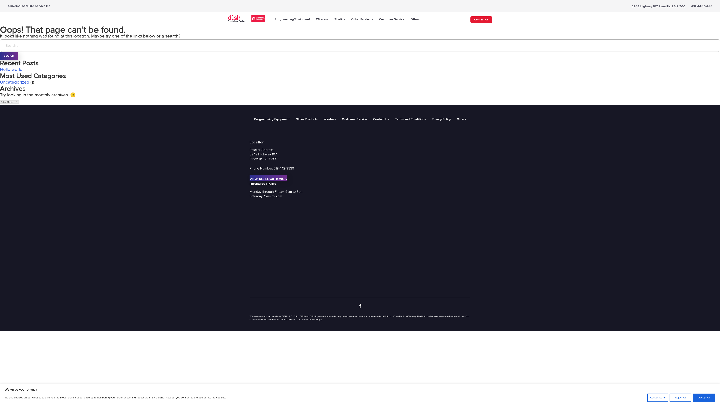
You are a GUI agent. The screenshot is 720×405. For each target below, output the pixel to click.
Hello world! (12, 69)
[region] (360, 394)
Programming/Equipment (292, 19)
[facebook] (360, 306)
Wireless (322, 19)
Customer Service (391, 19)
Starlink (339, 19)
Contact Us (481, 19)
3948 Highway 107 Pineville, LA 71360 (658, 6)
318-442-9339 (701, 6)
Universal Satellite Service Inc (29, 6)
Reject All (680, 397)
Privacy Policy (441, 119)
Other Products (362, 19)
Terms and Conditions (410, 119)
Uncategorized (14, 82)
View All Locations (267, 179)
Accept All (704, 397)
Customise (656, 397)
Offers (415, 19)
